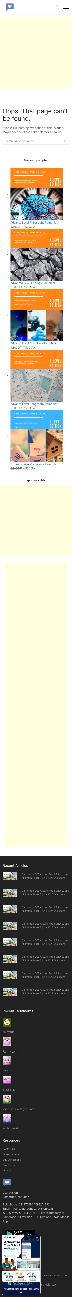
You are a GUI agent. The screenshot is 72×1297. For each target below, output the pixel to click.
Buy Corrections (12, 1159)
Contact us (9, 1149)
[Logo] (10, 7)
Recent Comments (18, 1011)
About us (8, 1170)
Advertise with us (55, 1275)
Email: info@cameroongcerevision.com (28, 1208)
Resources (11, 1140)
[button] (21, 1265)
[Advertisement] (36, 53)
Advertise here (11, 1154)
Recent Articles (15, 865)
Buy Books (9, 1165)
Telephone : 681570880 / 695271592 (26, 1204)
